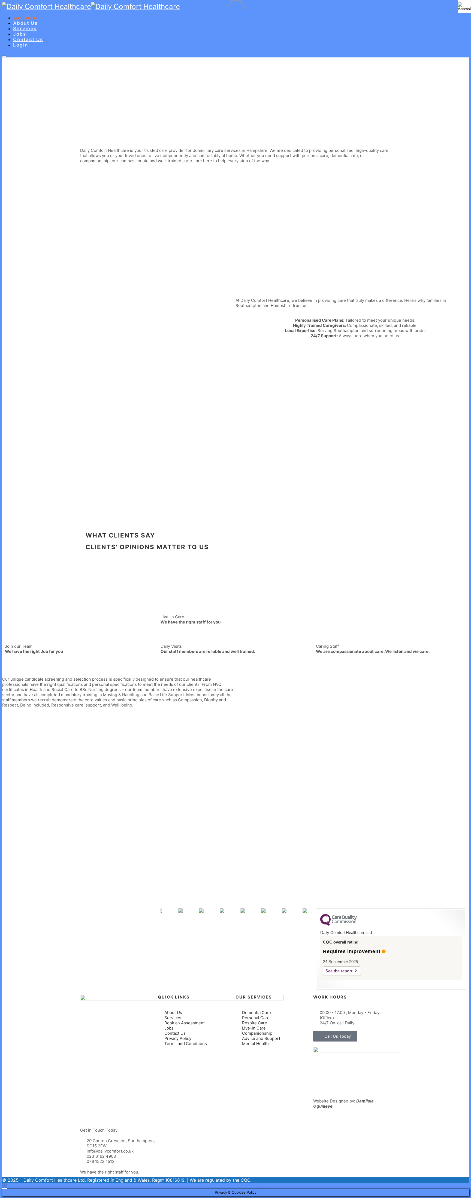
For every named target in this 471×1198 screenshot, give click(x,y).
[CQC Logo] (338, 924)
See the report (338, 971)
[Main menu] (4, 56)
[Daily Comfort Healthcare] (46, 6)
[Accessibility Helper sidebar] (464, 6)
